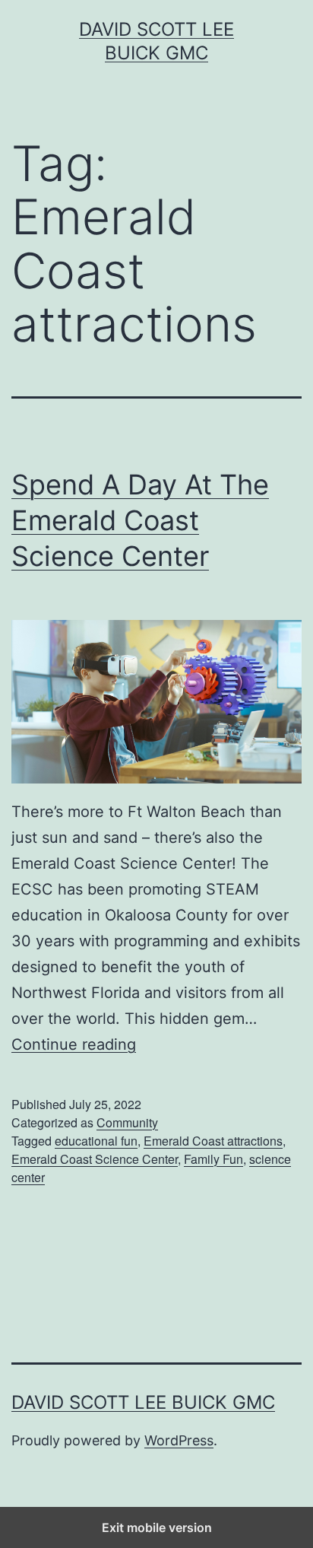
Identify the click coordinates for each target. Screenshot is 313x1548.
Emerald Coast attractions (213, 1140)
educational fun (96, 1140)
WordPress (178, 1440)
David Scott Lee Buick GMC (143, 1402)
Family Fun (213, 1159)
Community (127, 1122)
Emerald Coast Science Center (94, 1159)
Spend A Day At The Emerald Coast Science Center (140, 520)
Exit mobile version (157, 1527)
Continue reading (73, 1044)
